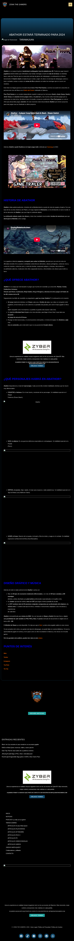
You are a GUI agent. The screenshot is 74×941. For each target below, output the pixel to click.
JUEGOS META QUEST (13, 847)
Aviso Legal (34, 927)
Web (5, 653)
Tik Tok (6, 669)
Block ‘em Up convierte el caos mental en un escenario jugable (20, 744)
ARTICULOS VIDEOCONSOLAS (18, 841)
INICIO (8, 813)
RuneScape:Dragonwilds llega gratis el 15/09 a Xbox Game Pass (21, 757)
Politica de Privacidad (44, 927)
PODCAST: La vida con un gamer (16, 819)
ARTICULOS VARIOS (14, 844)
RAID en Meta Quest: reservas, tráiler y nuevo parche (18, 747)
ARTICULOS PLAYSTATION (16, 829)
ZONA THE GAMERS (18, 4)
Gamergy (50, 147)
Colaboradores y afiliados (13, 850)
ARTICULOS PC (13, 838)
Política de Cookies (56, 927)
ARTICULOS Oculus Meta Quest (17, 826)
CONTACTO (9, 853)
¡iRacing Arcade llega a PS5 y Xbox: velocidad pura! (17, 754)
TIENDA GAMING (11, 823)
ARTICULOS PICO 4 (14, 835)
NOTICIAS (9, 816)
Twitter (6, 657)
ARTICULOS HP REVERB (16, 832)
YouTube (6, 665)
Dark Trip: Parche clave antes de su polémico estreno (17, 750)
